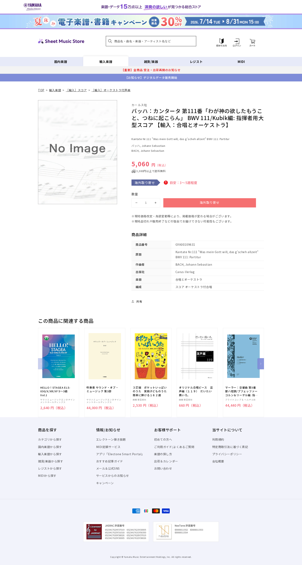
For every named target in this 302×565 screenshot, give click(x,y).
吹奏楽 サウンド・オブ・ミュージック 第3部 (102, 389)
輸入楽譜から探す (50, 454)
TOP (41, 90)
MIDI (241, 61)
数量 (134, 194)
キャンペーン (105, 483)
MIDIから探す (47, 476)
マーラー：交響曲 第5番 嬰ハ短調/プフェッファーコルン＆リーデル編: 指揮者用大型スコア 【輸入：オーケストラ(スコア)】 (241, 391)
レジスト (196, 61)
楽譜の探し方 (163, 454)
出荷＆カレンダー (166, 461)
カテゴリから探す (50, 439)
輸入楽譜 (105, 61)
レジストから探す (50, 468)
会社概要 (218, 461)
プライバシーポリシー (227, 454)
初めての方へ (163, 439)
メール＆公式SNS (108, 468)
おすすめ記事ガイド (109, 461)
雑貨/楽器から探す (50, 461)
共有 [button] (139, 301)
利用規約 (218, 439)
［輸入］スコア (76, 90)
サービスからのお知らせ (112, 476)
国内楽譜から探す (50, 447)
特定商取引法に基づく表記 (230, 447)
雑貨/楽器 (151, 61)
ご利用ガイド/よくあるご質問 (174, 447)
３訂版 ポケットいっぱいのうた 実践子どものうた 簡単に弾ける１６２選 (151, 391)
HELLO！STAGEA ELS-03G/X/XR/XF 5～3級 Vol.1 (55, 391)
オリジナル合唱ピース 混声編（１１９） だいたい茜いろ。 (196, 391)
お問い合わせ (163, 468)
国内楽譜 (60, 61)
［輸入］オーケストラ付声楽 (110, 90)
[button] (151, 41)
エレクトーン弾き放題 (111, 439)
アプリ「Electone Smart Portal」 (120, 454)
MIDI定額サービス (108, 447)
